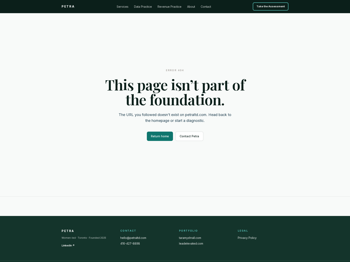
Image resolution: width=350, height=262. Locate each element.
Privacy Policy (247, 237)
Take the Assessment (270, 6)
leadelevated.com (191, 243)
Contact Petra (189, 136)
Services (122, 6)
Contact (206, 6)
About (191, 6)
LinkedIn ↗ (68, 245)
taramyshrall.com (190, 237)
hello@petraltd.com (133, 237)
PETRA (68, 6)
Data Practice (143, 6)
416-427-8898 (130, 243)
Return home (160, 136)
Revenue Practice (169, 6)
